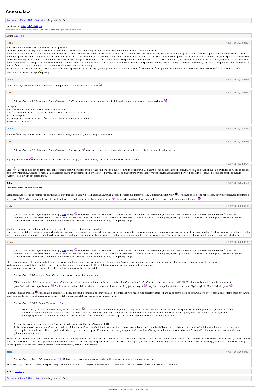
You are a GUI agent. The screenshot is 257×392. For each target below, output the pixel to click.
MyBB (123, 389)
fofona (10, 42)
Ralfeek (10, 79)
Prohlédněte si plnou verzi (49, 30)
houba (10, 206)
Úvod (23, 20)
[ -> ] (69, 101)
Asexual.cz (17, 11)
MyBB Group (143, 389)
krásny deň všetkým (31, 26)
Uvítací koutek (35, 20)
